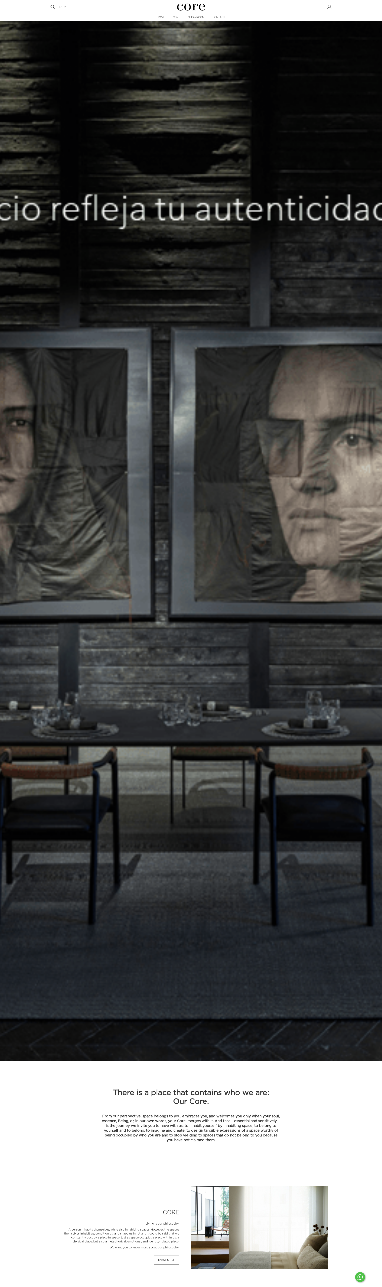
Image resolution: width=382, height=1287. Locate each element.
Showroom (196, 17)
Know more (166, 1260)
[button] (64, 7)
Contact (218, 17)
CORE (176, 17)
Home (161, 17)
